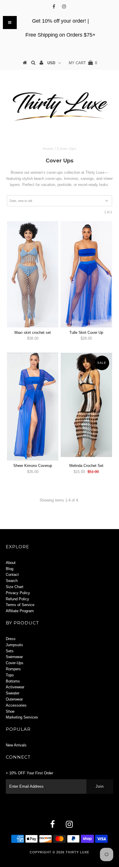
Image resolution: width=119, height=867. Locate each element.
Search (12, 580)
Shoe (10, 711)
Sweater (12, 693)
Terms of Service (20, 605)
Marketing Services (22, 717)
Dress (11, 639)
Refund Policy (17, 599)
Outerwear (14, 699)
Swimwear (14, 657)
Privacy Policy (18, 593)
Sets (10, 651)
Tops (10, 675)
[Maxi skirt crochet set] (32, 274)
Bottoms (13, 681)
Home (48, 149)
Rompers (13, 669)
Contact (12, 574)
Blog (9, 569)
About (11, 562)
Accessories (16, 705)
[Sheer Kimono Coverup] (32, 407)
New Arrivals (16, 745)
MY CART (83, 63)
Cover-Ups (14, 663)
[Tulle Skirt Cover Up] (86, 274)
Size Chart (14, 587)
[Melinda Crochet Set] (86, 405)
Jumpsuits (14, 645)
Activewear (15, 687)
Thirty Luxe (77, 852)
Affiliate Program (20, 611)
